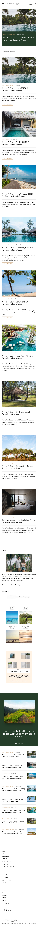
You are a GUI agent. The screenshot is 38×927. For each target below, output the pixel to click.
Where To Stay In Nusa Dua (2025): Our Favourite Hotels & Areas (17, 357)
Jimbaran (12, 244)
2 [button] (19, 743)
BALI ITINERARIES (6, 880)
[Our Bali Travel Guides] (19, 625)
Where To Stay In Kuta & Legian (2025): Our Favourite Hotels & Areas (17, 195)
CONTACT (4, 859)
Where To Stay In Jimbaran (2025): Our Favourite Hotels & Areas (17, 248)
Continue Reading (7, 104)
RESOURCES (5, 882)
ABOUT (4, 853)
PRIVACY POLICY (6, 861)
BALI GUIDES (5, 877)
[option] (19, 27)
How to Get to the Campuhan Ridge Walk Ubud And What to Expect (19, 733)
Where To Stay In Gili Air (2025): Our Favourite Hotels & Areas (16, 143)
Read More (20, 580)
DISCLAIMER (5, 864)
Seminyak (12, 517)
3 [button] (22, 743)
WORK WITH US (6, 856)
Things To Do (12, 728)
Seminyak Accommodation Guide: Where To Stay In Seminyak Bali (18, 521)
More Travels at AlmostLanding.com (12, 585)
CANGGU (4, 898)
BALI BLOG (5, 875)
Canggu (12, 463)
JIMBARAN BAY (6, 903)
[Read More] (19, 563)
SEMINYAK (4, 890)
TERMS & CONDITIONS (8, 866)
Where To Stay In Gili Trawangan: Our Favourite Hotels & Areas (17, 413)
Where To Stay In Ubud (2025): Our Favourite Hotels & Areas (18, 38)
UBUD (3, 892)
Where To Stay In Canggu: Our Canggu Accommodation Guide (17, 467)
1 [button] (16, 743)
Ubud (14, 34)
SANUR (4, 900)
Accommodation (7, 34)
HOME (3, 851)
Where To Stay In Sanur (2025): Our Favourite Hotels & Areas (16, 303)
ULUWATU (4, 895)
